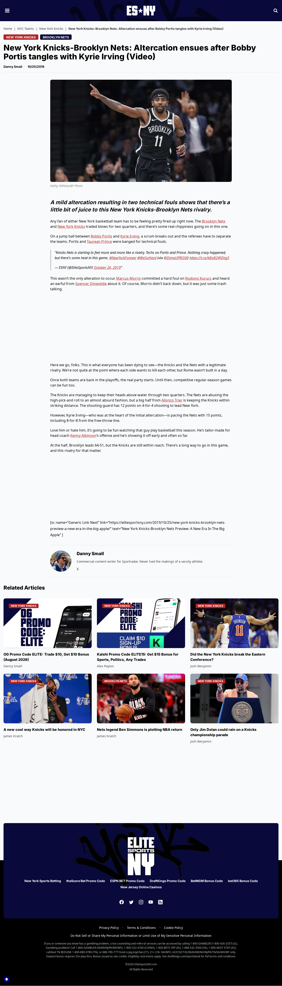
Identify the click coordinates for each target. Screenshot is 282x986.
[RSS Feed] (160, 902)
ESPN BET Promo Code (127, 881)
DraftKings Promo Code (168, 881)
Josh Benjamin (201, 666)
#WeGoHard (146, 257)
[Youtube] (150, 902)
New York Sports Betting (42, 881)
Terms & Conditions (141, 928)
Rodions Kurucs (198, 278)
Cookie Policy (173, 928)
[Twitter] (131, 902)
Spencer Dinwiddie (91, 283)
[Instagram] (141, 902)
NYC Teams (25, 28)
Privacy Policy (109, 928)
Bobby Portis (101, 236)
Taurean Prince (99, 241)
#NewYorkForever (122, 257)
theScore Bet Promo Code (85, 881)
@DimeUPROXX (175, 257)
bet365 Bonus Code (243, 881)
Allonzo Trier (171, 400)
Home (8, 28)
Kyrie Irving (129, 236)
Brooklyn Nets (56, 37)
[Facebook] (121, 902)
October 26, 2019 (107, 267)
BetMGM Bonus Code (207, 881)
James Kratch (13, 736)
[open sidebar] (7, 10)
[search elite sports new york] (275, 10)
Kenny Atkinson (83, 435)
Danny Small (13, 66)
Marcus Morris (128, 278)
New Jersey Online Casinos (141, 887)
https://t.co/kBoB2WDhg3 (209, 257)
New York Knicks (51, 28)
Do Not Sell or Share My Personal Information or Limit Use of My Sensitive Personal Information (141, 935)
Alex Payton (105, 666)
